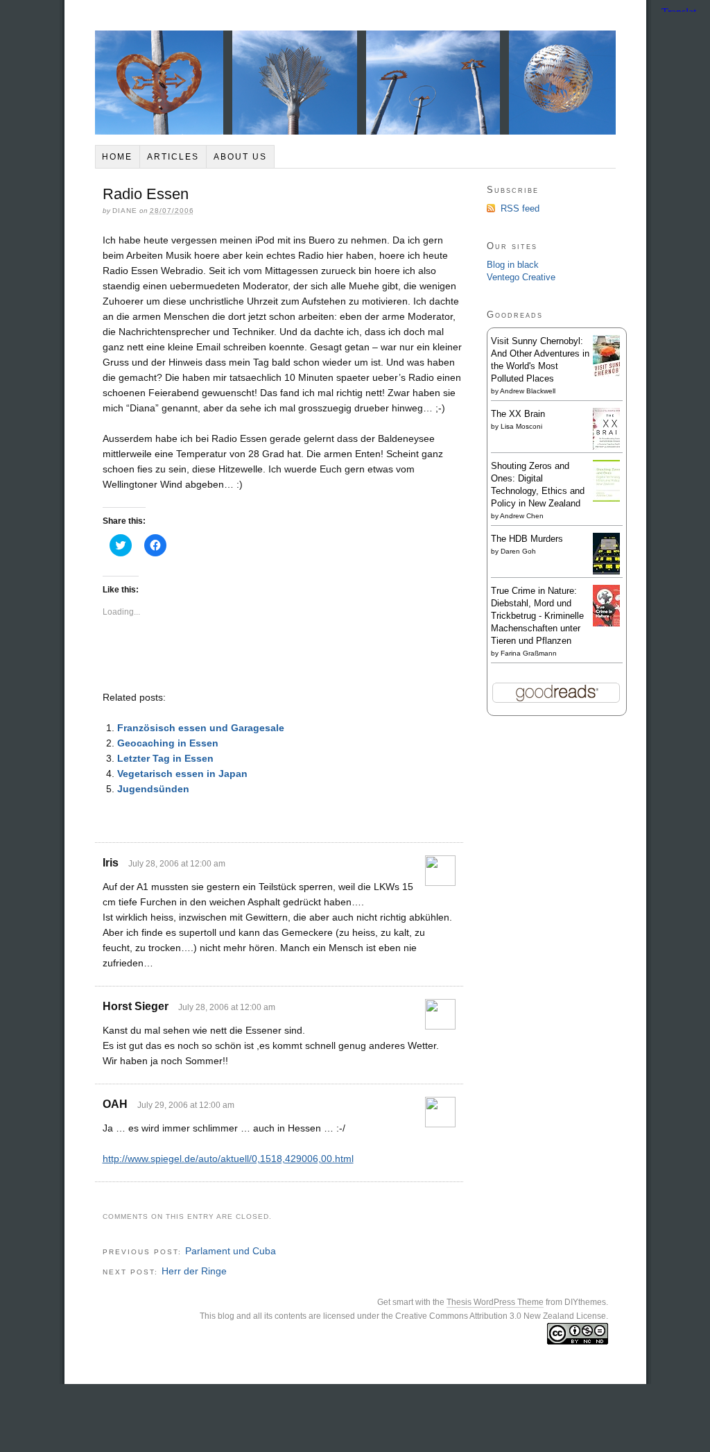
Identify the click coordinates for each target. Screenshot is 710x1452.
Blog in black (513, 264)
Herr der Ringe (194, 1270)
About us (240, 157)
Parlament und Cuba (230, 1250)
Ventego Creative (521, 277)
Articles (173, 157)
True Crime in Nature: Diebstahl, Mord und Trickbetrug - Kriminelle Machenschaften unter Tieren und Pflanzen (537, 616)
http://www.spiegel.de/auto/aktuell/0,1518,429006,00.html (228, 1158)
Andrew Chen (522, 516)
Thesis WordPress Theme (495, 1302)
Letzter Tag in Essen (165, 758)
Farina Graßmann (529, 653)
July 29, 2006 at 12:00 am (185, 1105)
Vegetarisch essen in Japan (182, 773)
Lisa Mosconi (521, 426)
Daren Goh (518, 551)
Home (117, 157)
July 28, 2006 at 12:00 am (176, 864)
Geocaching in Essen (167, 743)
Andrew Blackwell (527, 391)
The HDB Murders (527, 538)
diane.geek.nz (355, 83)
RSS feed (520, 208)
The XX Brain (518, 414)
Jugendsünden (153, 788)
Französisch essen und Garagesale (200, 727)
